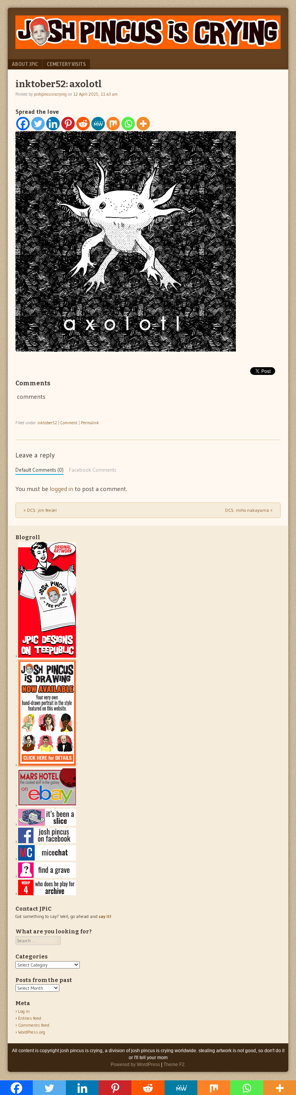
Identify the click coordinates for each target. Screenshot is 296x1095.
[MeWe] (98, 123)
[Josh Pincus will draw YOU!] (47, 765)
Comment (69, 422)
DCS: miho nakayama (248, 510)
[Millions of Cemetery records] (47, 876)
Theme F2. (174, 1064)
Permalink (90, 422)
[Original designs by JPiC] (47, 656)
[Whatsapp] (128, 123)
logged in (61, 489)
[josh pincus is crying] (148, 47)
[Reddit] (83, 123)
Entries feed (29, 1018)
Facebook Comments (92, 470)
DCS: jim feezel (40, 510)
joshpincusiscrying (50, 94)
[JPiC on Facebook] (47, 841)
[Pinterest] (68, 123)
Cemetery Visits (66, 64)
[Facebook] (23, 123)
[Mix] (113, 123)
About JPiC (25, 64)
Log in (24, 1011)
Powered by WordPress (135, 1064)
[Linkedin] (53, 123)
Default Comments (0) (39, 470)
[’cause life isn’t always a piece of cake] (47, 824)
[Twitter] (38, 123)
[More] (143, 123)
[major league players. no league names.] (47, 893)
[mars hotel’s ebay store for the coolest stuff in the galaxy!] (47, 805)
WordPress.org (31, 1032)
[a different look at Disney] (47, 859)
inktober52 (47, 422)
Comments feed (33, 1025)
